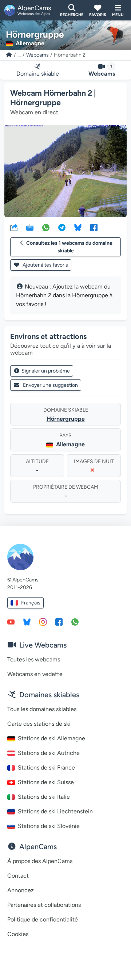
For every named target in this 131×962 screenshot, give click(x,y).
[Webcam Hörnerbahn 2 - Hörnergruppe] (65, 171)
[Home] (9, 55)
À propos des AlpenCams (39, 861)
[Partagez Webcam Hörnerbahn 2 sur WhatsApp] (45, 227)
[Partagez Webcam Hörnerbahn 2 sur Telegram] (62, 227)
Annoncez (20, 890)
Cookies (17, 934)
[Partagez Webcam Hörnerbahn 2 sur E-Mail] (29, 227)
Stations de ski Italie (44, 796)
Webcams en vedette (35, 674)
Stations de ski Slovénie (49, 825)
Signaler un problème (45, 371)
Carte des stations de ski (39, 723)
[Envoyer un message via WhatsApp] (75, 621)
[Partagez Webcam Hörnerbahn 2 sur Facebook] (94, 227)
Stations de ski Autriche (49, 752)
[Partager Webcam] (13, 227)
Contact (18, 875)
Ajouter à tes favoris (44, 265)
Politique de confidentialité (42, 919)
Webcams (37, 55)
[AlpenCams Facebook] (59, 621)
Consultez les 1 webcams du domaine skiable (69, 247)
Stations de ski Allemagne (51, 738)
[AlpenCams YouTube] (11, 621)
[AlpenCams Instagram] (43, 621)
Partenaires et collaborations (44, 904)
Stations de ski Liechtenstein (55, 811)
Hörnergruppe (66, 418)
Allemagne (70, 444)
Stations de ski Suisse (46, 782)
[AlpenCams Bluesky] (27, 621)
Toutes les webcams (33, 659)
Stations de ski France (46, 767)
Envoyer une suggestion (50, 385)
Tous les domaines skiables (41, 709)
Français (30, 603)
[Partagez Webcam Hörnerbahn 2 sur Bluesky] (78, 227)
